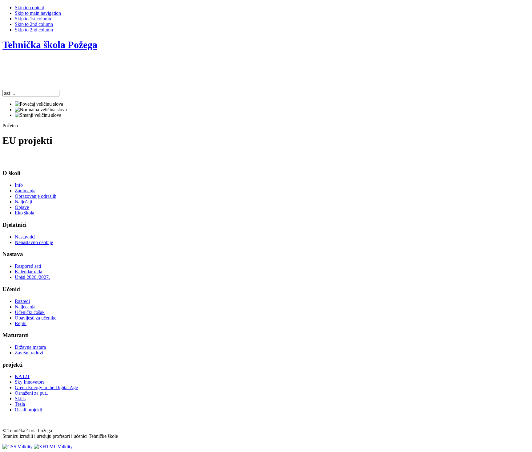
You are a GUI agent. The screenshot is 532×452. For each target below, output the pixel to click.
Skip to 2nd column (34, 24)
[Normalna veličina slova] (41, 109)
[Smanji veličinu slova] (38, 115)
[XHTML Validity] (53, 446)
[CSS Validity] (18, 446)
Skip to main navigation (38, 13)
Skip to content (29, 7)
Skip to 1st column (33, 18)
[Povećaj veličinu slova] (39, 104)
